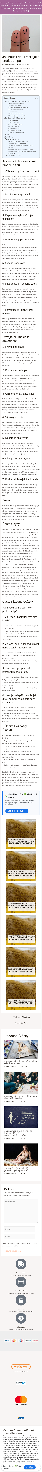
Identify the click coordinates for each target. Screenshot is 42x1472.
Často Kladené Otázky (12, 139)
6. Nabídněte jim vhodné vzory (16, 113)
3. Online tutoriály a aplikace (15, 124)
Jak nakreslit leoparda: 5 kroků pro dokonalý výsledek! (20, 1097)
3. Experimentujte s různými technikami (18, 107)
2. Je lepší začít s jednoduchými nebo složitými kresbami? (20, 146)
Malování (12, 64)
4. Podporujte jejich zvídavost (15, 109)
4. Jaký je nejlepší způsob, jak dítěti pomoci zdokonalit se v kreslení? (22, 152)
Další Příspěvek (21, 1023)
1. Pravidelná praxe (13, 120)
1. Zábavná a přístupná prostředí (16, 103)
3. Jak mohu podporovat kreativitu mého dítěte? (20, 149)
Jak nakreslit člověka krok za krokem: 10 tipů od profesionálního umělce (18, 1133)
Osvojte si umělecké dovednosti (15, 118)
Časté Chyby (9, 137)
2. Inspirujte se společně (14, 105)
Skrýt (27, 11)
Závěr (7, 135)
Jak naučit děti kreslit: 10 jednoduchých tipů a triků (16, 1169)
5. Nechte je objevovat (13, 128)
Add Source (29, 1467)
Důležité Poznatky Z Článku (13, 155)
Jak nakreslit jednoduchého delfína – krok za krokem (20, 1062)
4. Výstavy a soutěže (13, 126)
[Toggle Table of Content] (35, 98)
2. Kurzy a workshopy (13, 122)
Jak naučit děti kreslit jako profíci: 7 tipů (17, 101)
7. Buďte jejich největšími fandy (16, 132)
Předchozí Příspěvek (21, 1017)
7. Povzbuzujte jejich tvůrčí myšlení (17, 115)
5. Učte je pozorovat (13, 111)
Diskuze (5, 64)
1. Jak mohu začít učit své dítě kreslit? (18, 143)
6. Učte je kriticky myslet (14, 130)
